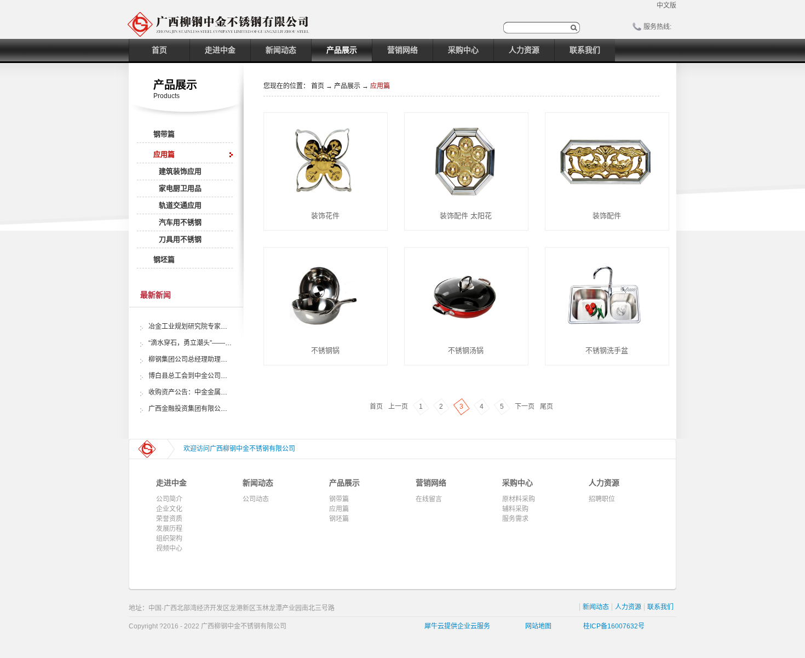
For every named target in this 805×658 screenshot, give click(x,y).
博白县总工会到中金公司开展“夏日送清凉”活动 (216, 376)
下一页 (524, 406)
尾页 (546, 406)
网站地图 (536, 626)
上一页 (398, 406)
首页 (159, 49)
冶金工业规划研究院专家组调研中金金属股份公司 (220, 326)
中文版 (666, 5)
